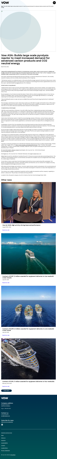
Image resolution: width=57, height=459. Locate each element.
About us (3, 438)
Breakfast (13, 455)
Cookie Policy (4, 448)
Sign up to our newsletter (7, 422)
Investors (3, 440)
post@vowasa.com (5, 416)
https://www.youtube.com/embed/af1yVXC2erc (27, 145)
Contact (3, 445)
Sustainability (4, 443)
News (2, 6)
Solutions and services (6, 433)
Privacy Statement (5, 450)
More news (6, 390)
